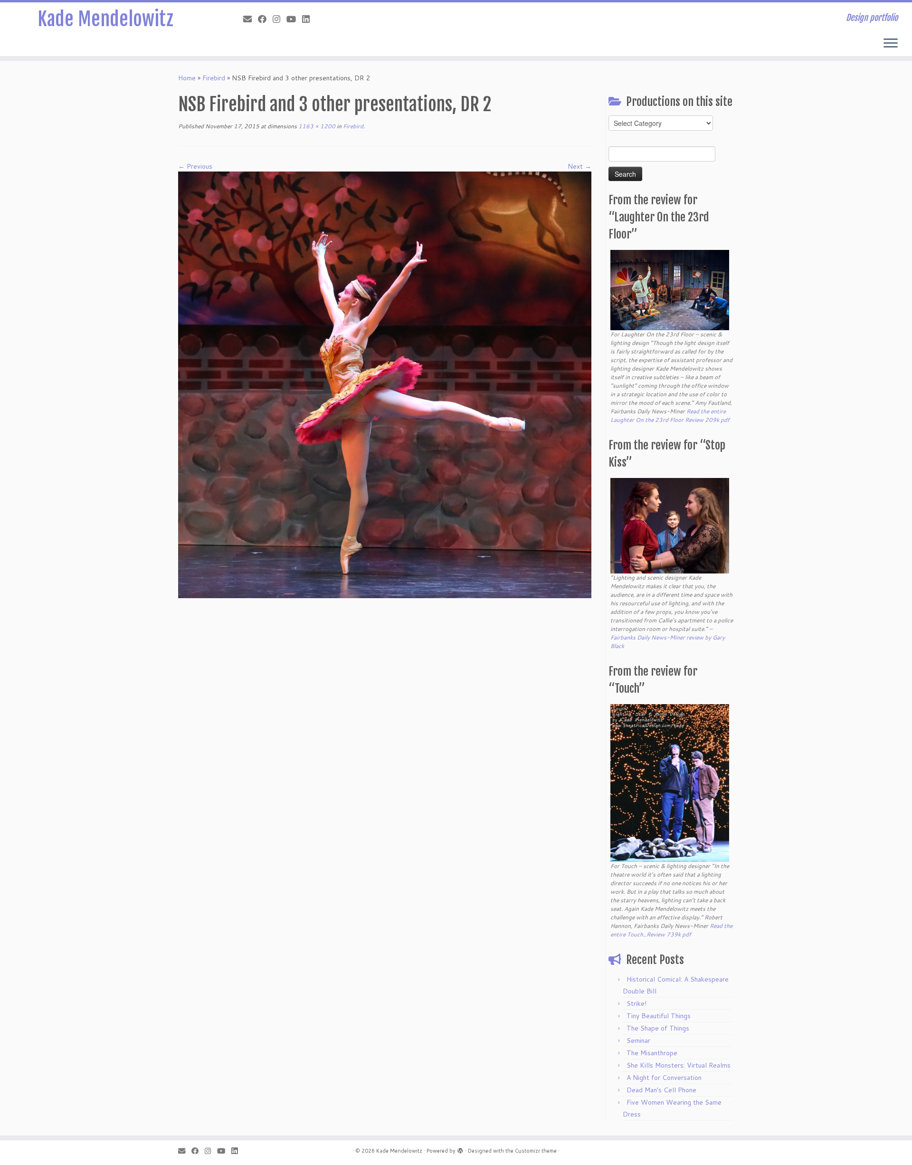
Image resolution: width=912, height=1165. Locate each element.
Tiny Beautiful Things (659, 1016)
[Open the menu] (891, 44)
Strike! (636, 1003)
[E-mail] (250, 19)
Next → (579, 166)
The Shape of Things (658, 1028)
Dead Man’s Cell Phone (661, 1090)
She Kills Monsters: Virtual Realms (679, 1065)
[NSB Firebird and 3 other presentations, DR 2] (384, 384)
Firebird (213, 78)
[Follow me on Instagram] (279, 19)
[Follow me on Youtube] (294, 19)
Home (187, 78)
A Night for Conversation (664, 1077)
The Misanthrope (652, 1053)
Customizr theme (536, 1151)
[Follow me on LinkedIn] (309, 19)
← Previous (195, 166)
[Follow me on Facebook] (265, 19)
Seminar (638, 1040)
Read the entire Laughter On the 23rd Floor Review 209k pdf (670, 415)
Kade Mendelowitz (105, 19)
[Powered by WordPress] (460, 1149)
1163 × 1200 (316, 126)
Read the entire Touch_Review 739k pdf (671, 930)
